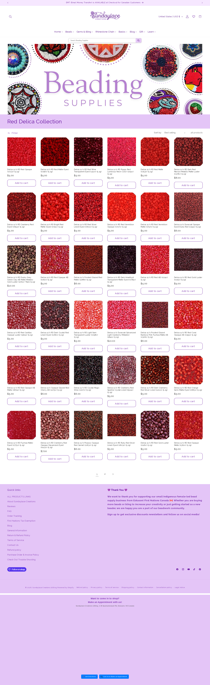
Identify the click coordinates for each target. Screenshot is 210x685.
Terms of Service (15, 540)
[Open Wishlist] (193, 16)
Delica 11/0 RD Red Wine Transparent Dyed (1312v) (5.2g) (87, 170)
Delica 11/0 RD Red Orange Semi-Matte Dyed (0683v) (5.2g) (188, 389)
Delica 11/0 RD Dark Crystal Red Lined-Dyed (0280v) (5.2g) (55, 334)
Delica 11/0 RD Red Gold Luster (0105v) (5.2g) (188, 278)
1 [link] (97, 474)
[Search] (138, 40)
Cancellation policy (164, 587)
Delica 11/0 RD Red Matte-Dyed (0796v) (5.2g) (55, 170)
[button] (10, 16)
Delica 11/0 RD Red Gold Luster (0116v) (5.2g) (155, 444)
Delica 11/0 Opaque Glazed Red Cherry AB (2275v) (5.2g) (55, 389)
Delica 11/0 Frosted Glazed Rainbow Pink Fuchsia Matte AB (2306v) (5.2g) (154, 335)
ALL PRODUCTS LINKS (19, 496)
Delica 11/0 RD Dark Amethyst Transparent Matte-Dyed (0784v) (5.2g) (121, 279)
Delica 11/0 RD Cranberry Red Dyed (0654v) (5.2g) (20, 226)
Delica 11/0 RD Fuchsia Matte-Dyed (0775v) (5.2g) (20, 444)
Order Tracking (14, 516)
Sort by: (158, 132)
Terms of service (111, 587)
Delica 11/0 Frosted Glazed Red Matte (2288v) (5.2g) (88, 278)
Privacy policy (96, 587)
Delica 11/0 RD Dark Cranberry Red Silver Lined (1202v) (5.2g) (154, 389)
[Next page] (113, 474)
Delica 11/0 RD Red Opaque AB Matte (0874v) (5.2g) (21, 389)
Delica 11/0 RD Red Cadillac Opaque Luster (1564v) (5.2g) (20, 334)
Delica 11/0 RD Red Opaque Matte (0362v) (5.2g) (186, 444)
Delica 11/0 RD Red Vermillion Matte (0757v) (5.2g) (154, 226)
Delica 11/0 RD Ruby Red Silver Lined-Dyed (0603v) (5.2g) (121, 444)
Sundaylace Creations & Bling (44, 587)
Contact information (145, 587)
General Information (17, 530)
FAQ (9, 511)
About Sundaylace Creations (21, 501)
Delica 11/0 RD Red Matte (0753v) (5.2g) (152, 170)
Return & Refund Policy (18, 535)
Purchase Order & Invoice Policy (23, 555)
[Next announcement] (202, 3)
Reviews (11, 506)
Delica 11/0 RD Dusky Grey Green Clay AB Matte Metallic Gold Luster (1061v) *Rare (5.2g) (21, 279)
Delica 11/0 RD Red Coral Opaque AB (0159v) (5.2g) (185, 334)
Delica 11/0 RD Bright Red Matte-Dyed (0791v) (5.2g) (52, 226)
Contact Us (13, 545)
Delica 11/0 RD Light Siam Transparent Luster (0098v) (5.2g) (86, 335)
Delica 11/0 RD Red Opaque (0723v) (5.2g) (19, 170)
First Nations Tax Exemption (21, 521)
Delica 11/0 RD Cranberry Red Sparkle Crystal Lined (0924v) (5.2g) (120, 390)
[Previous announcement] (7, 3)
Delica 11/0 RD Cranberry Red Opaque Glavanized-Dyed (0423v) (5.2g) (54, 445)
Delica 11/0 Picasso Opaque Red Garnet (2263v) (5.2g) (86, 444)
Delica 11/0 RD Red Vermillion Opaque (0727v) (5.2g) (120, 226)
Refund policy (14, 550)
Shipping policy (127, 587)
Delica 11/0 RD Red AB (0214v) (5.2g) (154, 278)
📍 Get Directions (89, 676)
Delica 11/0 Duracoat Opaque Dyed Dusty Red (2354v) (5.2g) (187, 226)
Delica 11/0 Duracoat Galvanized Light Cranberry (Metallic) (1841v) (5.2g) (121, 335)
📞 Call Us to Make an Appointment (114, 676)
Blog (9, 525)
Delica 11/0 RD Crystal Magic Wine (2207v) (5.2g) (86, 389)
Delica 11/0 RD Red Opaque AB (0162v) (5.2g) (54, 278)
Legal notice (180, 587)
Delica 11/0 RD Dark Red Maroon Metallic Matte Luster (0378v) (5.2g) (187, 171)
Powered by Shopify (65, 587)
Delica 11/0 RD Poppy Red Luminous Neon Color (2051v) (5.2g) (120, 171)
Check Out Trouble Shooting (21, 559)
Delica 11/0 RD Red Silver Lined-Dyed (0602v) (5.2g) (85, 226)
